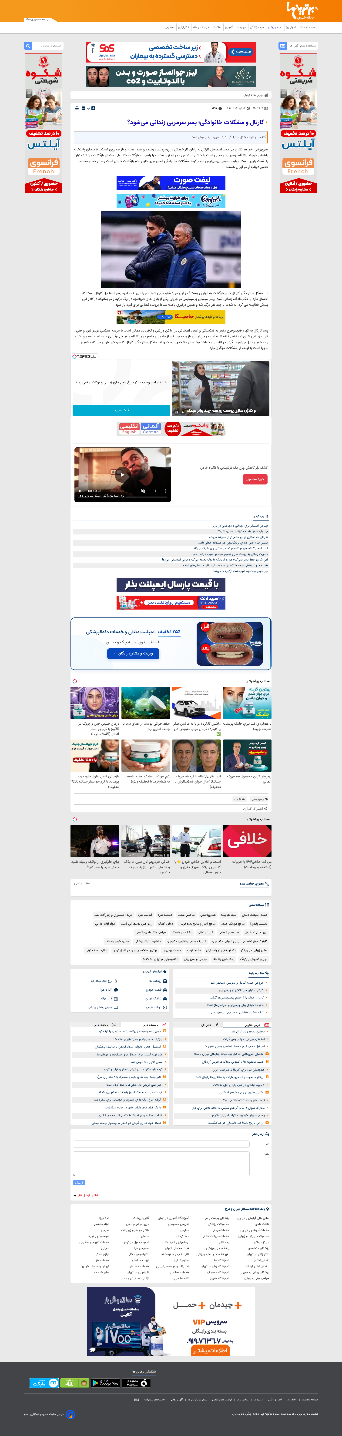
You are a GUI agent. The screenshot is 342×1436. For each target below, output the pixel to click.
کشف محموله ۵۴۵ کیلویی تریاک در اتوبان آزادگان (232, 1062)
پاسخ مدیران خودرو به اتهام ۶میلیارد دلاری (238, 1115)
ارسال (79, 1182)
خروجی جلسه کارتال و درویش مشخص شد (237, 983)
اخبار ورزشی (275, 27)
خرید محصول (255, 479)
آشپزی (229, 27)
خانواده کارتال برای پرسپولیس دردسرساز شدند (235, 1005)
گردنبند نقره (145, 915)
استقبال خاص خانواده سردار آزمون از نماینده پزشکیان (128, 1046)
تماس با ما (243, 1399)
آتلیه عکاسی (181, 1278)
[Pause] (176, 412)
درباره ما (258, 1399)
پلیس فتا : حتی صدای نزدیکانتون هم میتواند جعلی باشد (233, 543)
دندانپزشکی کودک (257, 1266)
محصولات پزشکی (218, 1224)
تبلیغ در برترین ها (197, 1399)
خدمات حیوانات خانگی (215, 1236)
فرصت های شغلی (222, 1399)
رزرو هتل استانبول (256, 932)
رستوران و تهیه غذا (177, 1242)
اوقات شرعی (153, 1007)
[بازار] (74, 1384)
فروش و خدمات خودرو (95, 1266)
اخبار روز (291, 27)
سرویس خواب (140, 1248)
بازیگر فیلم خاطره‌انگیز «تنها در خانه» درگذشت (133, 1107)
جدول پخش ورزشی (100, 1007)
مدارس (184, 1230)
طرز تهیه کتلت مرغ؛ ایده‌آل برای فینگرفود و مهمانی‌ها (129, 1054)
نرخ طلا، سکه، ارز (101, 981)
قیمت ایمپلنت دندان (254, 915)
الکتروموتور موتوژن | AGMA (160, 959)
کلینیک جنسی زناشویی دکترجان (186, 941)
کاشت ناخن (262, 1224)
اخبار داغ (206, 1025)
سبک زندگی (257, 27)
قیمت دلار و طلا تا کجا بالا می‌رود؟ (244, 1100)
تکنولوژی (184, 27)
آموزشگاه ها (221, 1260)
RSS (136, 1399)
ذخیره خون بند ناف (117, 941)
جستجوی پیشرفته (154, 1399)
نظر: (266, 1154)
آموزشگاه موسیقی (218, 1272)
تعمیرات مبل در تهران (136, 1242)
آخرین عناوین (253, 1025)
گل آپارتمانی (205, 932)
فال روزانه (106, 998)
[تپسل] (74, 356)
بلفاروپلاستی (208, 915)
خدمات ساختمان (139, 1266)
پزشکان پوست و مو (217, 1218)
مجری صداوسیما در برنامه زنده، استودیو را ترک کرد (129, 1031)
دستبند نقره (165, 915)
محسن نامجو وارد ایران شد (248, 1031)
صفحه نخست (308, 27)
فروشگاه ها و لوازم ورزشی (212, 1254)
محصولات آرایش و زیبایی (253, 1236)
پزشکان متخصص (258, 1248)
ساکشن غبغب (186, 915)
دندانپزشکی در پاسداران (220, 950)
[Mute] (183, 412)
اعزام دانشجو (101, 1224)
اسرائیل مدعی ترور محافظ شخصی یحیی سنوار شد (234, 1046)
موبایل (105, 1248)
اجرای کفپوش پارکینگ (253, 959)
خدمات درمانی (220, 1230)
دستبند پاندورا (258, 923)
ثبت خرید (121, 410)
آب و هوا (106, 989)
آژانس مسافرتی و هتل (135, 1278)
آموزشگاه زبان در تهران (215, 1266)
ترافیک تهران (153, 998)
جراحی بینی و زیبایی (256, 1278)
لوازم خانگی (102, 1254)
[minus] (83, 108)
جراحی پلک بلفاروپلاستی (150, 932)
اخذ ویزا (104, 1218)
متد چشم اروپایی (228, 932)
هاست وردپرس (171, 950)
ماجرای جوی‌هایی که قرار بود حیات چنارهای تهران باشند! (228, 1054)
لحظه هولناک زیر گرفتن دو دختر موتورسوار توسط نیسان (126, 1123)
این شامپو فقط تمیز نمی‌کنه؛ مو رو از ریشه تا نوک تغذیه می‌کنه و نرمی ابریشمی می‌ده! (215, 559)
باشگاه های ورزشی (217, 1248)
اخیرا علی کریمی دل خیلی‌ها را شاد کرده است (134, 1085)
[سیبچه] (136, 1384)
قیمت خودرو (153, 989)
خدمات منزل (101, 1260)
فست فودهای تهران (177, 1248)
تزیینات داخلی (140, 1260)
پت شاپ (223, 1242)
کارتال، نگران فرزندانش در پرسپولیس (241, 990)
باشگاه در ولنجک (182, 932)
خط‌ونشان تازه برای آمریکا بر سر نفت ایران (238, 1070)
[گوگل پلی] (105, 1384)
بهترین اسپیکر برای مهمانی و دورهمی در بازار (240, 526)
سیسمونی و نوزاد (98, 1236)
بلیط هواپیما (228, 915)
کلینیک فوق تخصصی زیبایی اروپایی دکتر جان (239, 941)
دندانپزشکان (261, 1260)
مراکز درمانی (261, 1242)
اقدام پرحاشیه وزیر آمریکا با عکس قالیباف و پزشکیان (130, 1115)
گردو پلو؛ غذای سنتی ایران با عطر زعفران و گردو (133, 1069)
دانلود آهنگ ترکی (96, 950)
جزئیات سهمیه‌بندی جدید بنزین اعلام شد (137, 1039)
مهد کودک (183, 1236)
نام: (267, 1144)
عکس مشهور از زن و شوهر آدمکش (241, 1092)
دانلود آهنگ (165, 923)
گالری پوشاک (141, 1218)
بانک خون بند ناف (223, 959)
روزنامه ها (155, 981)
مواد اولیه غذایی (105, 923)
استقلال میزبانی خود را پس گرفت (244, 1039)
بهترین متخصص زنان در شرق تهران (135, 950)
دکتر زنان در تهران (258, 1254)
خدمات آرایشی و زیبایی (254, 1230)
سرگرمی (170, 27)
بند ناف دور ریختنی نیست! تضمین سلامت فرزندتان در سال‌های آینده (225, 565)
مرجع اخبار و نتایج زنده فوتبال (197, 923)
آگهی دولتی (176, 1399)
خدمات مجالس (179, 1272)
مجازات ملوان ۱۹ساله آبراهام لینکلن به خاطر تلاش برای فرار (228, 1108)
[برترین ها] (300, 11)
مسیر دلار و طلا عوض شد (146, 1062)
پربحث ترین (101, 1024)
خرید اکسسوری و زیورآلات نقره (113, 915)
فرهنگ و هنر (201, 27)
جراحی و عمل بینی (195, 959)
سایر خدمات (101, 1272)
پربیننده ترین (150, 1024)
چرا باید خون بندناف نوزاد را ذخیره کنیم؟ (243, 531)
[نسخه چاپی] (77, 108)
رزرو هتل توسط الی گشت (136, 923)
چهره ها (242, 27)
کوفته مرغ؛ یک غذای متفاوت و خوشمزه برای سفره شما (127, 1099)
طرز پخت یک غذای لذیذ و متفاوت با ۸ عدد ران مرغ (129, 1077)
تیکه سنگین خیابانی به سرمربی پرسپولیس (237, 1012)
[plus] (93, 108)
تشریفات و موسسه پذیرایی (172, 1266)
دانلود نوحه (194, 950)
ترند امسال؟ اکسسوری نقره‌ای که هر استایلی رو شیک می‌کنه (231, 548)
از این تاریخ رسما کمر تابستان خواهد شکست (235, 1123)
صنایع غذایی (181, 1260)
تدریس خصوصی (178, 1224)
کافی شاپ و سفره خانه (175, 1254)
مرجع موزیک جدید (233, 923)
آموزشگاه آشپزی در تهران (173, 1218)
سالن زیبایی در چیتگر (254, 950)
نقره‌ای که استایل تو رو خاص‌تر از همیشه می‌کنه (238, 537)
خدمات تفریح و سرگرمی (94, 1242)
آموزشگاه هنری (219, 1278)
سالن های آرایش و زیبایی (253, 1218)
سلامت (217, 27)
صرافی (105, 1230)
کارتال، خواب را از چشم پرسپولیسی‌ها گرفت (237, 997)
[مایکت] (44, 1384)
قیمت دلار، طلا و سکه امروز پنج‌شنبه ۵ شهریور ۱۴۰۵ (130, 1092)
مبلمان (145, 1236)
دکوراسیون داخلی (138, 1254)
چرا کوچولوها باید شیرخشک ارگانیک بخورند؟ (240, 571)
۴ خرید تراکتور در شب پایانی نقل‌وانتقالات (239, 1085)
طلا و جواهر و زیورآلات (135, 1230)
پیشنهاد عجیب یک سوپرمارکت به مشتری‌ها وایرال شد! (229, 1077)
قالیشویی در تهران (138, 1272)
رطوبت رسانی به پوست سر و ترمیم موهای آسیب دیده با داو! (230, 554)
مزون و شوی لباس (137, 1224)
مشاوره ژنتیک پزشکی (147, 941)
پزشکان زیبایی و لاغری (255, 1272)
